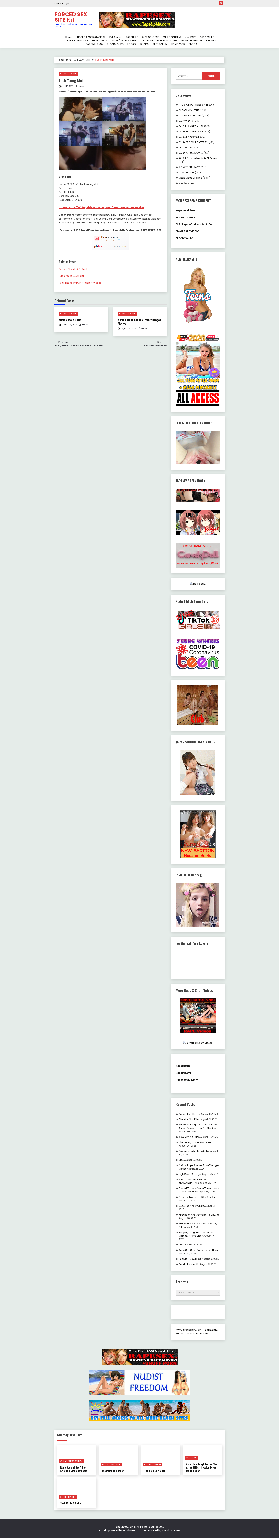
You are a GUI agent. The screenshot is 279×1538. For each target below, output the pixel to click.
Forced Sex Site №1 (70, 17)
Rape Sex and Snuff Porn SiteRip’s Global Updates (73, 1469)
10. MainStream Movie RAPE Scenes (198, 158)
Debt (181, 1244)
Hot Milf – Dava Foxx (190, 1259)
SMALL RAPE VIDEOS (187, 231)
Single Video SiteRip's (190, 177)
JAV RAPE (190, 37)
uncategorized (187, 183)
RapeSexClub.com (187, 1079)
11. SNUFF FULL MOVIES (191, 167)
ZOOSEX (131, 44)
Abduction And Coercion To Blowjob (199, 1214)
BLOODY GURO (115, 44)
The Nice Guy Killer (189, 1119)
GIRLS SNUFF (207, 37)
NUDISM (144, 44)
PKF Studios (115, 37)
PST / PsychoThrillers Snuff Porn (195, 224)
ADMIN (81, 86)
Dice (181, 1160)
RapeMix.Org (184, 1073)
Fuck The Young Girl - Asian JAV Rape (80, 282)
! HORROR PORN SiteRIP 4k (91, 37)
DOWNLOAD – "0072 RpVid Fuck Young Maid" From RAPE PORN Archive (101, 207)
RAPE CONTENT (150, 37)
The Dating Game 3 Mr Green (195, 1142)
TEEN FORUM (160, 44)
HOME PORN (178, 44)
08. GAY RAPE (186, 147)
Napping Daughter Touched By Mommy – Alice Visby (196, 1234)
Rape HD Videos (185, 210)
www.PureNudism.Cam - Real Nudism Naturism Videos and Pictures (197, 1331)
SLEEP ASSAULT (100, 40)
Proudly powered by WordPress (117, 1530)
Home (68, 37)
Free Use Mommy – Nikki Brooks (197, 1197)
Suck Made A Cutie (70, 319)
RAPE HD (211, 40)
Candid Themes (171, 1530)
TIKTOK (193, 44)
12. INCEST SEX (186, 172)
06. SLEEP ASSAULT (189, 137)
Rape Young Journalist (71, 276)
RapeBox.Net (184, 1066)
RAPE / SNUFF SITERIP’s (125, 40)
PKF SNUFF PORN (185, 217)
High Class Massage (190, 1174)
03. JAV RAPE (186, 121)
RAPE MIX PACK (94, 44)
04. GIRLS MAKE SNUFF (191, 126)
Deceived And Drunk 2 (191, 1206)
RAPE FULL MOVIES (167, 40)
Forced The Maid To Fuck (73, 269)
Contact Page (61, 3)
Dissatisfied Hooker (189, 1114)
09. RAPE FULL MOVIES (191, 153)
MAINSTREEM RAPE (191, 40)
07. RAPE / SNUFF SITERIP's (193, 142)
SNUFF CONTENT (172, 37)
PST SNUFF (132, 37)
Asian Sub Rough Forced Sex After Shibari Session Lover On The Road (198, 1126)
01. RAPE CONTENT (68, 73)
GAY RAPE (147, 40)
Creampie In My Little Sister (194, 1151)
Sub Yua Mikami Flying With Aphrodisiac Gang (194, 1181)
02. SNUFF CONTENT (190, 115)
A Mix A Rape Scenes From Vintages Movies (139, 321)
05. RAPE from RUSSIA (191, 131)
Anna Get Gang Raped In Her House (199, 1250)
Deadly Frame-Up (189, 1264)
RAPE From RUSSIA (77, 40)
